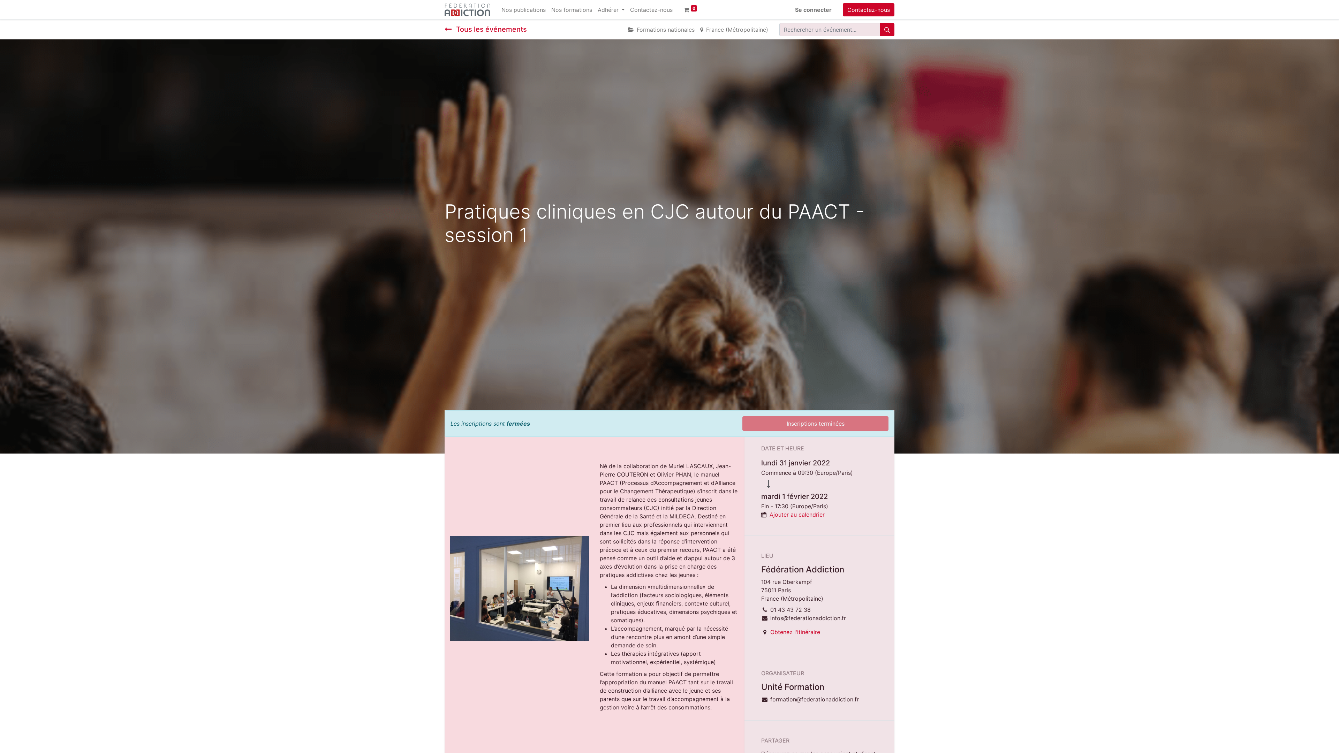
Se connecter (813, 9)
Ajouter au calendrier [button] (797, 514)
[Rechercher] (887, 29)
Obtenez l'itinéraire (795, 632)
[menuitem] (524, 10)
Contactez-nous (868, 9)
